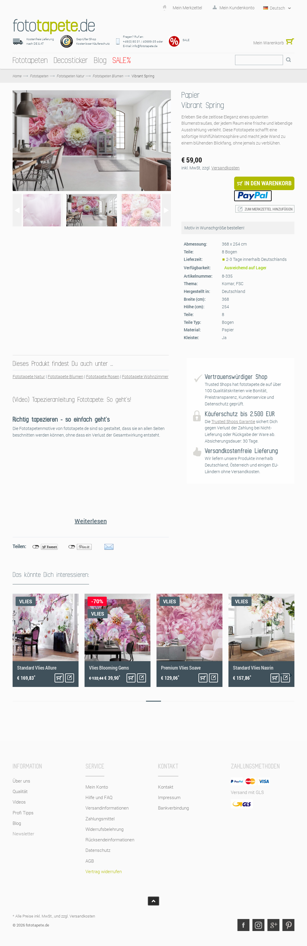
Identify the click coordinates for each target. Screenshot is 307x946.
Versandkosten (225, 168)
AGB (89, 861)
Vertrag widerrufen (103, 871)
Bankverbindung (173, 808)
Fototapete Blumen (65, 376)
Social (258, 925)
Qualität (20, 791)
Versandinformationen (107, 808)
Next (290, 675)
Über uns (21, 781)
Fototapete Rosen (102, 376)
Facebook (243, 925)
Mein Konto (96, 787)
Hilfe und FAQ (98, 797)
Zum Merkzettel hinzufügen (269, 209)
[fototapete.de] (54, 26)
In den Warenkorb (59, 677)
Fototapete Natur (29, 376)
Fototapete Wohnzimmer (145, 376)
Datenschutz (97, 850)
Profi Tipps (23, 813)
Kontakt (165, 787)
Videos (19, 802)
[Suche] (288, 60)
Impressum (169, 797)
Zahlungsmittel (100, 819)
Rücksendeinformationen (109, 840)
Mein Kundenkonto (237, 7)
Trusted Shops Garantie (233, 421)
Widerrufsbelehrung (104, 829)
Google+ (273, 925)
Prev (281, 675)
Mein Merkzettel (187, 7)
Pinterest (288, 925)
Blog (17, 823)
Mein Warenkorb (268, 43)
